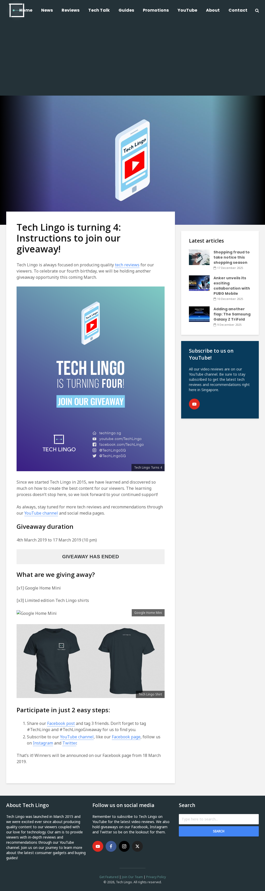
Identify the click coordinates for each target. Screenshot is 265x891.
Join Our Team (132, 877)
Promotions (156, 10)
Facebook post (61, 723)
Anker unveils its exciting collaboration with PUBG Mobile (232, 285)
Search (218, 831)
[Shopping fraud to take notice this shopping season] (199, 257)
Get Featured (109, 877)
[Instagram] (124, 846)
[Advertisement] (132, 59)
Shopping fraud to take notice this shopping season (232, 257)
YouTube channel (41, 513)
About (213, 10)
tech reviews (127, 265)
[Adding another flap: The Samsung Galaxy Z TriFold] (199, 313)
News (47, 10)
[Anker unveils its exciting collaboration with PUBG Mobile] (199, 282)
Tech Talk (99, 10)
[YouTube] (194, 404)
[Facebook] (111, 846)
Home (25, 10)
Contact (238, 10)
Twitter (69, 743)
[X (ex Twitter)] (137, 846)
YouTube (187, 10)
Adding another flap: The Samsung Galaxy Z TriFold (232, 314)
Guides (126, 10)
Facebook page (126, 737)
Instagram (43, 743)
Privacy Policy (156, 877)
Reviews (70, 10)
